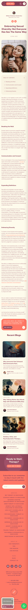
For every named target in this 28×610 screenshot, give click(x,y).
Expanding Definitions (11, 88)
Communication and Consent (13, 85)
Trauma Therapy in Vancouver (14, 530)
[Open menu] (24, 3)
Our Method (14, 550)
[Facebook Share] (12, 21)
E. (14, 582)
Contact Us (14, 560)
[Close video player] (12, 599)
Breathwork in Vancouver (14, 536)
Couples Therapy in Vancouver (14, 497)
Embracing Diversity (11, 91)
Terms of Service (18, 601)
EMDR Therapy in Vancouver (14, 504)
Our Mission (14, 548)
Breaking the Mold (10, 81)
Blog (14, 558)
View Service (8, 327)
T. (14, 580)
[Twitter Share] (15, 21)
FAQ (14, 546)
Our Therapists (14, 544)
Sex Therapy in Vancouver (14, 495)
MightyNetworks (14, 599)
